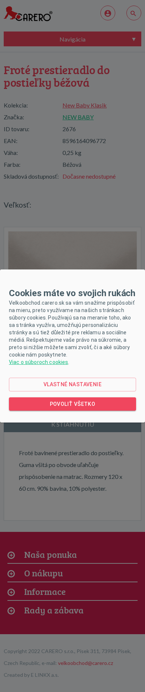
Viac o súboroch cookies (38, 362)
